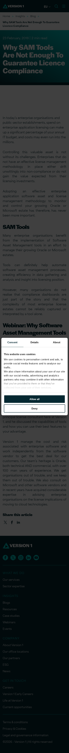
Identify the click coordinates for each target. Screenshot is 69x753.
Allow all (34, 399)
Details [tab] (34, 342)
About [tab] (56, 342)
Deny (34, 408)
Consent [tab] (12, 342)
